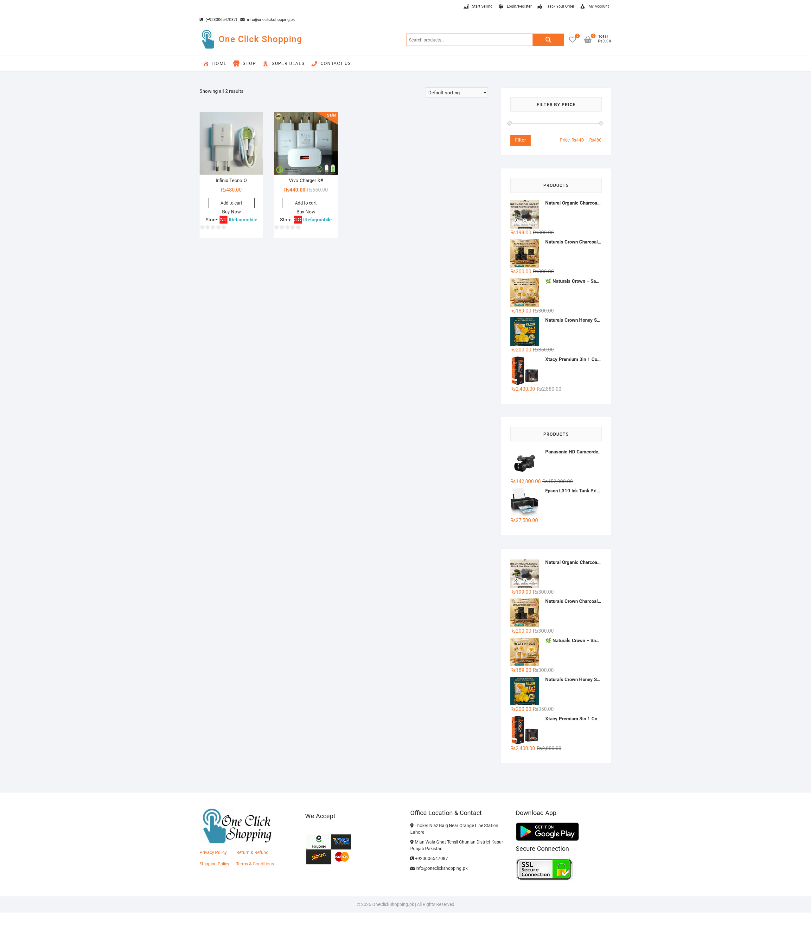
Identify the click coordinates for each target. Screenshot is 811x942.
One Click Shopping (260, 39)
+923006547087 (431, 858)
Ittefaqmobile (243, 220)
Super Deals (288, 63)
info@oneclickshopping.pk (270, 19)
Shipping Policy (214, 863)
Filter (520, 140)
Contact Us (336, 63)
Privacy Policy (213, 852)
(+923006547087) (221, 19)
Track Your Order (560, 6)
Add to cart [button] (231, 202)
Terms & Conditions (255, 863)
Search (548, 40)
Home (219, 63)
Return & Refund (252, 852)
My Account (599, 6)
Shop (249, 63)
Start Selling (482, 6)
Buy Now (231, 212)
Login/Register (519, 6)
